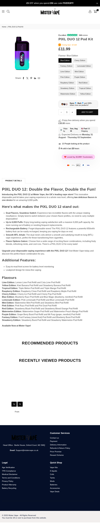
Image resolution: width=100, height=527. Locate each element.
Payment (53, 441)
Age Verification (8, 467)
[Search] (8, 11)
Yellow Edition (85, 94)
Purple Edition (79, 77)
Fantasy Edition (66, 66)
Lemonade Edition (84, 66)
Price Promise (55, 452)
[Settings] (90, 11)
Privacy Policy (7, 481)
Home (4, 27)
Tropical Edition (85, 88)
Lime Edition (65, 72)
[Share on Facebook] (23, 78)
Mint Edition (79, 72)
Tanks (52, 478)
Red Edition (83, 83)
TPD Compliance (9, 471)
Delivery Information (58, 445)
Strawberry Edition (67, 88)
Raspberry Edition (67, 83)
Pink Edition (65, 77)
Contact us (54, 438)
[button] (95, 11)
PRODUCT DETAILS (13, 181)
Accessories (55, 488)
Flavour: (68, 56)
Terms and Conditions (11, 478)
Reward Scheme (57, 455)
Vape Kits (54, 467)
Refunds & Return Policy (60, 448)
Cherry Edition (79, 60)
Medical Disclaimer (9, 474)
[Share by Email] (39, 78)
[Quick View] (20, 404)
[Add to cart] (14, 404)
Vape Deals (54, 491)
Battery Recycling (9, 488)
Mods (52, 481)
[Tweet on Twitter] (27, 78)
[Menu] (3, 11)
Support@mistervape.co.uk (26, 450)
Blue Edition (65, 60)
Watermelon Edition (67, 94)
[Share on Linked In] (35, 78)
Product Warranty (9, 485)
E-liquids (53, 471)
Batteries (53, 485)
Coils (52, 474)
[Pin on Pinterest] (31, 78)
